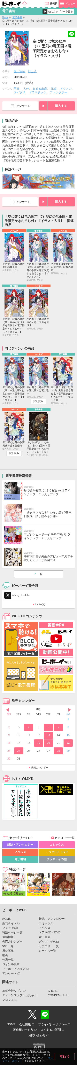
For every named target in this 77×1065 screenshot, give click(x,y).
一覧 (40, 574)
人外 (26, 88)
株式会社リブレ (12, 990)
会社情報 (25, 1024)
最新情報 (8, 937)
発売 (53, 3)
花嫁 (53, 88)
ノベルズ (20, 852)
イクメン (66, 88)
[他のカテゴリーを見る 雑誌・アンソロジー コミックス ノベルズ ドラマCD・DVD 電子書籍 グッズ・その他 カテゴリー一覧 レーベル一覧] (58, 11)
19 (38, 742)
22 (68, 742)
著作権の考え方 (23, 1029)
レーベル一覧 (47, 950)
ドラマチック (37, 92)
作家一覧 (8, 959)
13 (48, 735)
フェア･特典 (10, 928)
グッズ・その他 (57, 859)
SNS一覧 (40, 604)
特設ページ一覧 (12, 932)
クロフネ (8, 999)
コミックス (56, 844)
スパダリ (19, 92)
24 (18, 750)
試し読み (38, 401)
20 (48, 742)
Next (69, 710)
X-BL (51, 990)
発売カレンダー (39, 767)
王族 (17, 88)
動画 (5, 955)
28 (58, 750)
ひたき (32, 71)
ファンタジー (58, 92)
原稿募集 (8, 950)
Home (5, 17)
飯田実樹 (19, 71)
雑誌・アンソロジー (20, 844)
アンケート (23, 106)
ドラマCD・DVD (57, 852)
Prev (7, 710)
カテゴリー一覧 (65, 837)
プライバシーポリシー (52, 1024)
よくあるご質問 (51, 1029)
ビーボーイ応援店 (13, 969)
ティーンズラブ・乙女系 (18, 995)
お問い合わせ (37, 1035)
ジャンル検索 (11, 964)
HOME (6, 918)
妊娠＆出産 (40, 88)
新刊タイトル (11, 923)
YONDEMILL (56, 995)
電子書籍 (17, 17)
